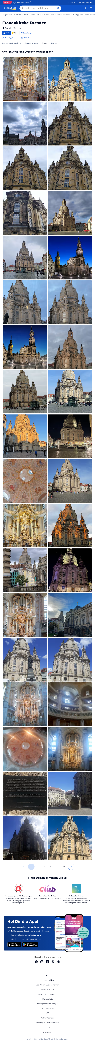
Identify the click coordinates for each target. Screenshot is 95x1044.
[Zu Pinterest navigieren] (53, 962)
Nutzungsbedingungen (47, 994)
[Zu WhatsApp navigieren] (58, 962)
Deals (6, 2)
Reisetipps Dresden (63, 15)
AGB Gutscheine (47, 1018)
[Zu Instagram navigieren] (42, 962)
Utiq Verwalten (47, 1008)
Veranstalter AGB (48, 990)
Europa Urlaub (7, 15)
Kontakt (70, 2)
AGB (47, 1013)
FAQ (47, 975)
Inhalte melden (47, 980)
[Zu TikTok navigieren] (47, 962)
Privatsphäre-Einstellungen (47, 1004)
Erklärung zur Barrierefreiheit (48, 1023)
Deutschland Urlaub (21, 15)
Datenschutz (47, 999)
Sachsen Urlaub (36, 15)
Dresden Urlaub (49, 15)
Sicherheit (47, 1027)
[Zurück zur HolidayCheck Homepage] (9, 8)
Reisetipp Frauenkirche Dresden (84, 15)
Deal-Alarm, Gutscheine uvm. (47, 985)
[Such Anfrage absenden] (58, 8)
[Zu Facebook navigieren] (36, 962)
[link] (85, 8)
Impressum (47, 1032)
